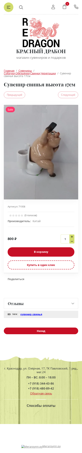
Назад (41, 331)
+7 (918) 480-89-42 (41, 388)
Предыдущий (14, 94)
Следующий (68, 94)
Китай (37, 221)
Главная (9, 70)
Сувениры (25, 70)
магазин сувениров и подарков (41, 57)
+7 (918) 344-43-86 (41, 383)
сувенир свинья (31, 314)
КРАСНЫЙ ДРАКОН (41, 51)
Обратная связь (41, 393)
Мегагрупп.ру (52, 446)
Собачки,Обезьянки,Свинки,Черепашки (30, 73)
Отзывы (16, 303)
